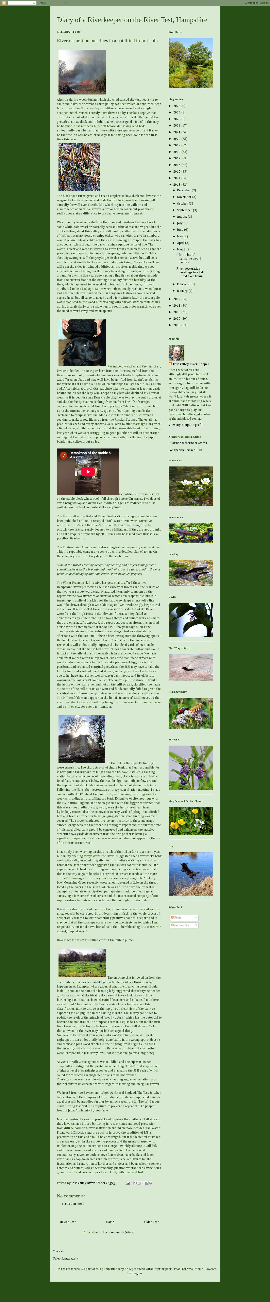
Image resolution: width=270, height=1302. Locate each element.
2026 (177, 106)
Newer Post (68, 1222)
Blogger (137, 1273)
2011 (177, 305)
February (184, 284)
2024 (177, 112)
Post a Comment (73, 1204)
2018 (177, 152)
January (182, 291)
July (180, 223)
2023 (177, 119)
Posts (178, 917)
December (184, 190)
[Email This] (135, 1183)
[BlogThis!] (139, 1183)
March (181, 249)
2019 (177, 145)
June (180, 229)
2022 (177, 125)
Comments (181, 925)
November (184, 197)
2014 (177, 178)
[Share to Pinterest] (150, 1183)
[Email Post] (127, 1183)
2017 (177, 158)
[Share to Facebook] (147, 1183)
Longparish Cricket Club (185, 450)
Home (110, 1222)
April (181, 243)
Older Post (151, 1222)
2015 (177, 171)
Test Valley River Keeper (191, 364)
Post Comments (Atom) (119, 1232)
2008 (177, 325)
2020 (177, 139)
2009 (177, 318)
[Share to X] (143, 1183)
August (182, 216)
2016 (177, 165)
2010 (177, 312)
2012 (177, 299)
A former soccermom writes (188, 443)
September (185, 210)
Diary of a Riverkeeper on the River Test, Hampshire (132, 20)
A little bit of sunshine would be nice (189, 258)
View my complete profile (186, 425)
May (180, 236)
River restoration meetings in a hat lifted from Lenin (190, 272)
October (183, 203)
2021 (177, 132)
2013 (177, 184)
